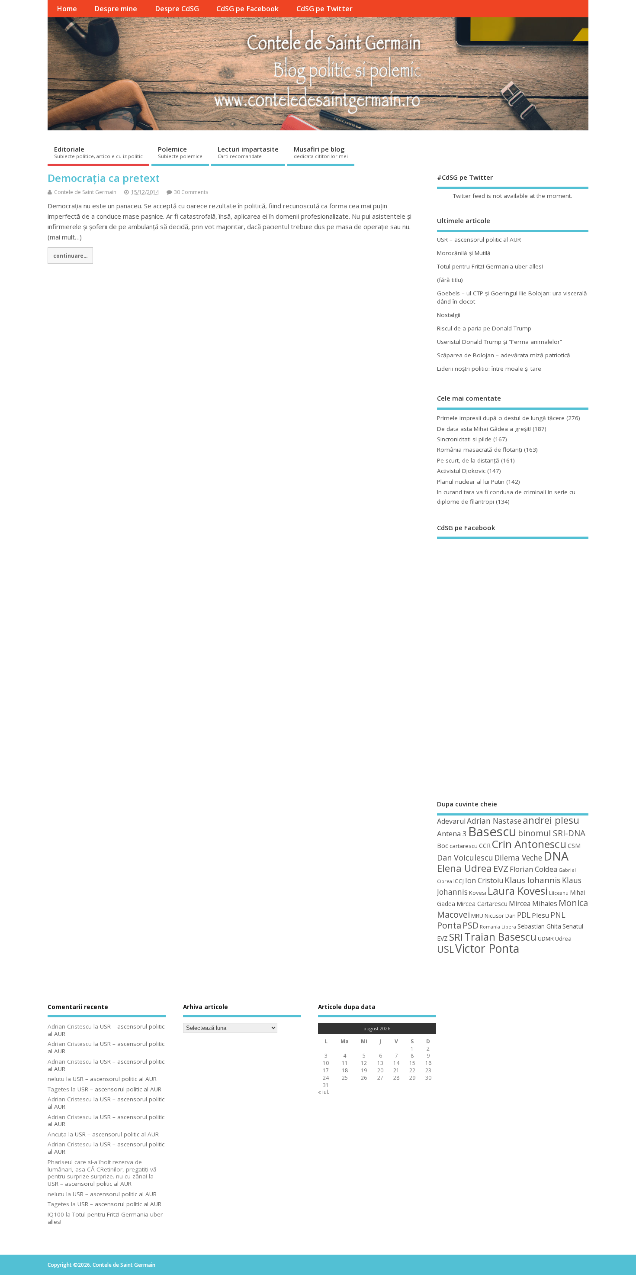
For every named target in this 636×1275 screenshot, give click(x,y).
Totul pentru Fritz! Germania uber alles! (490, 266)
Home (67, 8)
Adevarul (451, 821)
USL (445, 949)
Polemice (180, 152)
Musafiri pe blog (321, 152)
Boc (442, 845)
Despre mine (115, 8)
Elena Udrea (464, 868)
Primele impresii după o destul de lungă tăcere (501, 418)
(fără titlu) (450, 280)
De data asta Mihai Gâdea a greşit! (484, 429)
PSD (471, 925)
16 (428, 1063)
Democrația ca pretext (104, 178)
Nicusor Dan (500, 915)
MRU (477, 915)
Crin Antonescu (529, 844)
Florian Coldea (533, 869)
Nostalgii (448, 315)
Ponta (449, 925)
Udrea (563, 938)
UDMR (546, 938)
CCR (485, 845)
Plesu (540, 915)
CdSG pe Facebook (247, 8)
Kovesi (477, 892)
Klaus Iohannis (532, 880)
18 (345, 1070)
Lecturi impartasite (248, 152)
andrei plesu (551, 820)
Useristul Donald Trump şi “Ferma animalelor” (499, 342)
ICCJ (458, 881)
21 (396, 1070)
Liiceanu (559, 893)
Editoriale (98, 152)
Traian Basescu (500, 936)
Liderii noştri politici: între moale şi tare (489, 368)
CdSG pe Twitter (324, 8)
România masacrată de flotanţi (479, 449)
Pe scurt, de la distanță (468, 460)
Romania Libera (498, 927)
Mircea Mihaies (533, 903)
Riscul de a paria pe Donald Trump (484, 328)
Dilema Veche (518, 857)
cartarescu (464, 846)
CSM (574, 845)
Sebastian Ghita (539, 926)
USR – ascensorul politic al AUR (479, 239)
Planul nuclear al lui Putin (470, 481)
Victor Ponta (487, 948)
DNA (556, 856)
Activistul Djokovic (461, 471)
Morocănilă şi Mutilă (464, 253)
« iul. (323, 1092)
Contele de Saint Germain (85, 192)
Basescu (492, 831)
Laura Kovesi (518, 891)
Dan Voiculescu (465, 857)
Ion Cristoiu (484, 880)
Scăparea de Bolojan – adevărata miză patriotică (503, 355)
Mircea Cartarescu (482, 904)
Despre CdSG (177, 8)
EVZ (500, 868)
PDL (523, 914)
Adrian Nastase (494, 820)
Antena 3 (452, 833)
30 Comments (191, 192)
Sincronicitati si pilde (464, 439)
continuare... (70, 255)
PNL (557, 914)
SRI (456, 937)
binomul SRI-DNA (551, 833)
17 (326, 1070)
